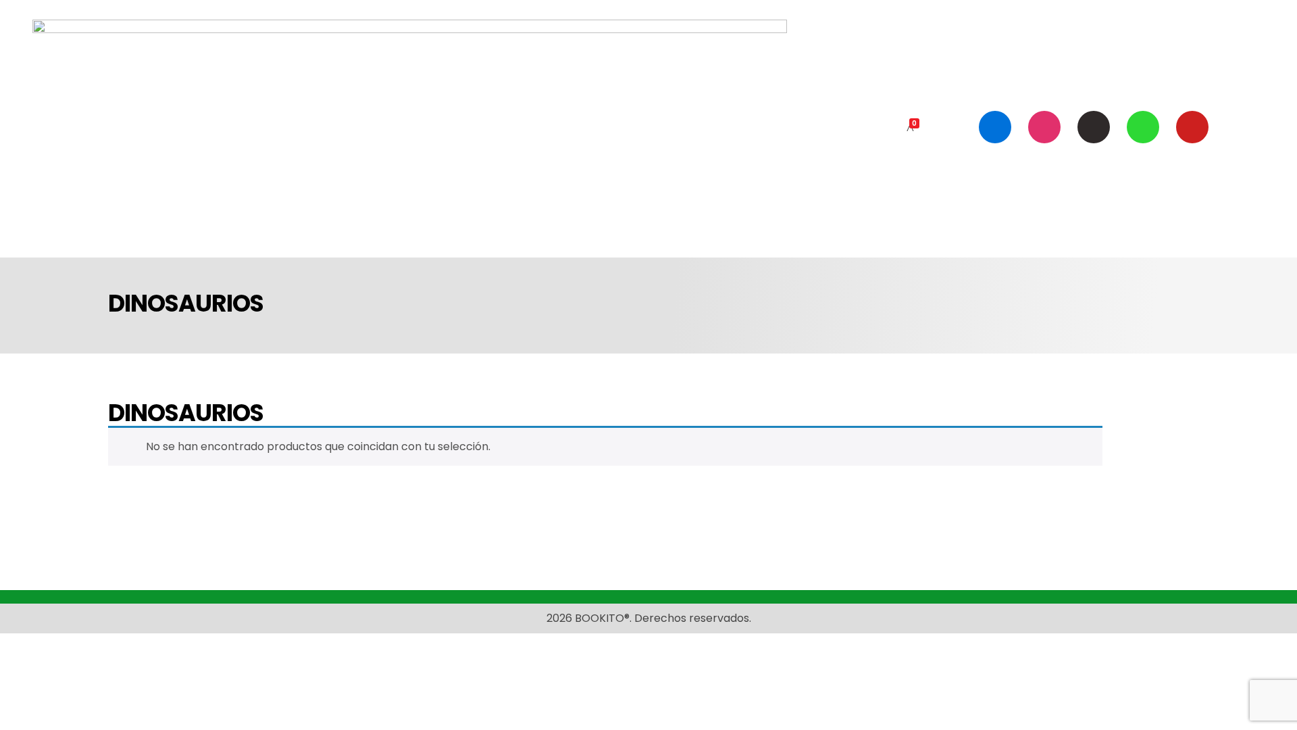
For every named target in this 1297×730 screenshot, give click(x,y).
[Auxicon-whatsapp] (1143, 127)
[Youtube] (1192, 127)
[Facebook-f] (995, 127)
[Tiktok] (1093, 127)
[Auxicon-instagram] (1044, 127)
